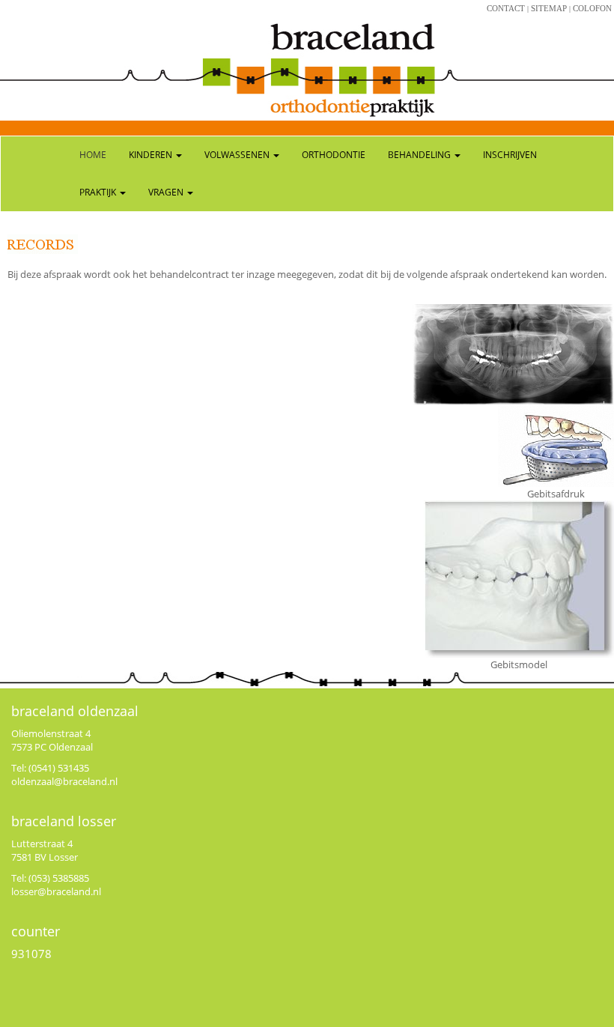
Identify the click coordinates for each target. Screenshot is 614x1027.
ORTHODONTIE (333, 154)
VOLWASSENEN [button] (238, 154)
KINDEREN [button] (151, 154)
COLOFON (592, 8)
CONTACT (506, 8)
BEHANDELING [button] (420, 154)
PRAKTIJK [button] (98, 192)
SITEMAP (549, 8)
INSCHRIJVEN (510, 154)
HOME (92, 154)
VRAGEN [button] (167, 192)
